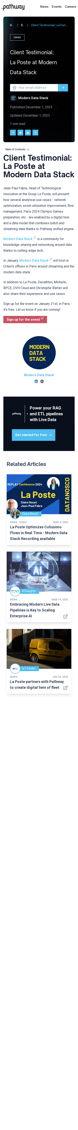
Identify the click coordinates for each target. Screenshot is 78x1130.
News (44, 6)
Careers (70, 6)
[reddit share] (20, 133)
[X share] (35, 133)
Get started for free (31, 435)
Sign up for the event (23, 320)
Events (57, 6)
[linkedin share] (28, 133)
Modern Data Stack (17, 239)
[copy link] (13, 133)
